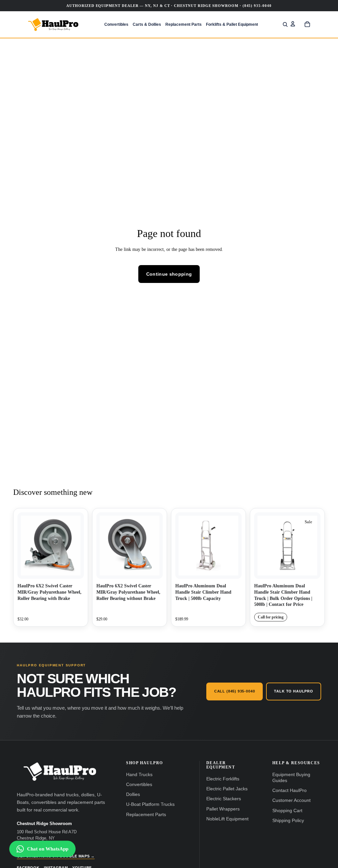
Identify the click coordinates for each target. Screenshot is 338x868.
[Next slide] (234, 545)
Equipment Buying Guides (291, 777)
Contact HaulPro (289, 790)
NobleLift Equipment (227, 818)
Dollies (133, 794)
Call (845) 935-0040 (234, 691)
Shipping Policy (288, 820)
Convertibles (139, 784)
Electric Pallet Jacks (227, 788)
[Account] (293, 24)
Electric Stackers (223, 798)
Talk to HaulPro (293, 691)
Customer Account (291, 800)
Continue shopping (169, 274)
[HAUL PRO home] (60, 771)
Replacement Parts (146, 814)
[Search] (285, 24)
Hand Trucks (139, 774)
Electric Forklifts (222, 778)
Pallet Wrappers (223, 809)
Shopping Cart (287, 810)
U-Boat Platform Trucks (150, 804)
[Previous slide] (182, 545)
